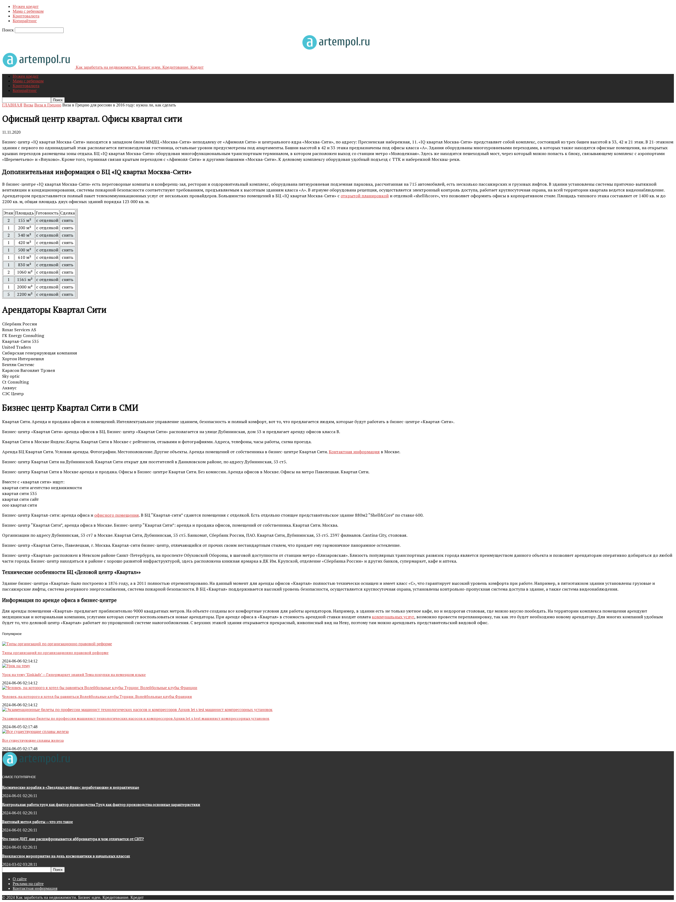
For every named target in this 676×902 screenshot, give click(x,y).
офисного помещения (116, 515)
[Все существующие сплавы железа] (35, 731)
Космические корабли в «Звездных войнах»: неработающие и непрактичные (70, 787)
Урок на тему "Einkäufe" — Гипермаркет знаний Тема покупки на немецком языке (74, 674)
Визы (28, 105)
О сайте (20, 879)
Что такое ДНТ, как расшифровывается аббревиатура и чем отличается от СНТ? (73, 838)
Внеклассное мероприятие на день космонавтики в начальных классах (66, 855)
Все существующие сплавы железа (33, 740)
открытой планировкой (365, 196)
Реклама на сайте (28, 883)
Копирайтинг (25, 20)
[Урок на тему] (16, 665)
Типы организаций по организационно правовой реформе (55, 652)
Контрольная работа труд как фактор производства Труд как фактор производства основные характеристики (101, 804)
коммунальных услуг (393, 617)
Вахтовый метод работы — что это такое (37, 821)
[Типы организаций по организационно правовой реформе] (57, 644)
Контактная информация (354, 452)
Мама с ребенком (28, 11)
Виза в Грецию (47, 105)
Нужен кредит (26, 6)
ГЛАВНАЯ (12, 105)
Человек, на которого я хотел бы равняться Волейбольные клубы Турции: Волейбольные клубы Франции (97, 696)
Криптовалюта (26, 16)
